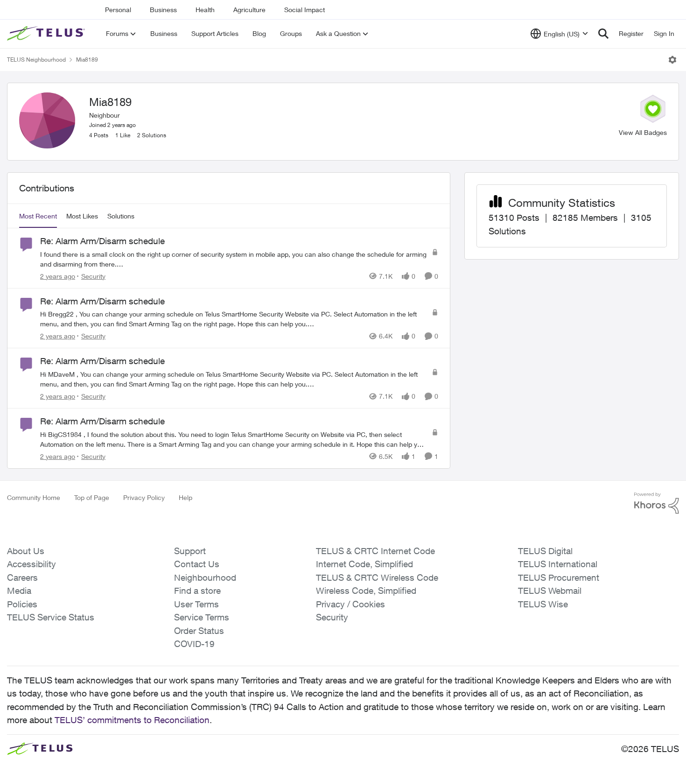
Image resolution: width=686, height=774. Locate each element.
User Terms (196, 604)
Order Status (199, 631)
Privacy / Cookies (350, 604)
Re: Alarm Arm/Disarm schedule (102, 241)
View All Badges (643, 132)
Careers (22, 577)
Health (205, 10)
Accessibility (31, 564)
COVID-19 (194, 644)
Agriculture (249, 10)
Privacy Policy (144, 497)
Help (185, 497)
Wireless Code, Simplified (366, 590)
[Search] (603, 33)
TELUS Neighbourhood (36, 59)
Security (332, 617)
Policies (22, 604)
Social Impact (304, 10)
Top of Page (91, 497)
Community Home (33, 497)
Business (163, 10)
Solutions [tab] (120, 216)
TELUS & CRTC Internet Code (375, 551)
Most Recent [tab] (38, 216)
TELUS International (557, 564)
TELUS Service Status (50, 617)
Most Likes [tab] (82, 216)
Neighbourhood (205, 577)
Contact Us (196, 564)
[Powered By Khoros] (656, 503)
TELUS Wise (543, 604)
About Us (25, 551)
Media (19, 590)
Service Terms (201, 617)
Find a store (197, 590)
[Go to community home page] (47, 33)
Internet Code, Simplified (364, 564)
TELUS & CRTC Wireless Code (377, 577)
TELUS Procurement (558, 577)
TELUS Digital (545, 551)
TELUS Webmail (549, 590)
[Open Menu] (672, 59)
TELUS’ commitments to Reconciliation (132, 720)
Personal (118, 10)
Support (190, 551)
